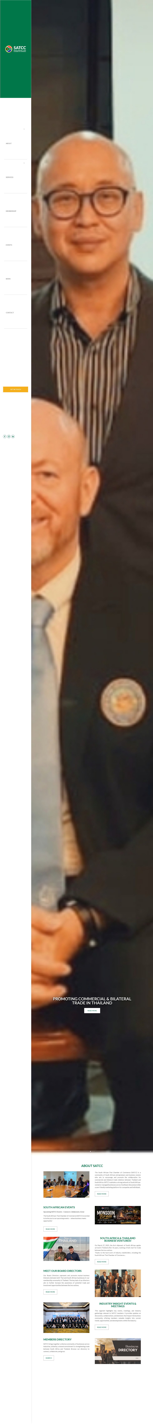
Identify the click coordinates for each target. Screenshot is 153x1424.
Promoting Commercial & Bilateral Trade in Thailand (92, 1000)
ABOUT (9, 143)
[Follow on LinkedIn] (13, 436)
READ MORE (101, 1194)
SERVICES (9, 177)
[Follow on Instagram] (8, 436)
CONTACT (10, 313)
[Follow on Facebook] (4, 436)
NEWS (8, 279)
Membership (11, 211)
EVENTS (9, 245)
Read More (92, 1011)
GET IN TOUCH (15, 389)
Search (49, 1358)
